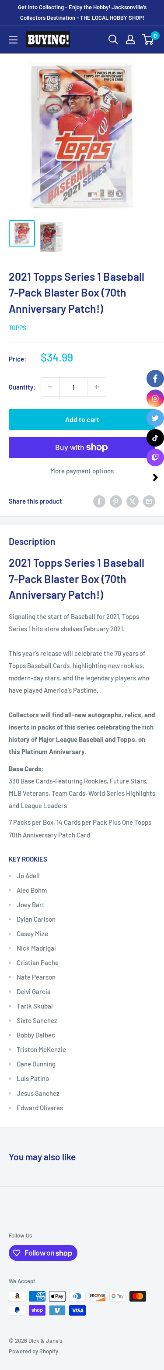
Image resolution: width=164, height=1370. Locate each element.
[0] (148, 39)
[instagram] (155, 398)
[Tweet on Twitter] (132, 501)
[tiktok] (155, 438)
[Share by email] (149, 501)
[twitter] (155, 418)
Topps (17, 328)
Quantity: (22, 387)
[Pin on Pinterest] (116, 501)
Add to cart (82, 419)
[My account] (130, 39)
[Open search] (113, 39)
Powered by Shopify (33, 1351)
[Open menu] (13, 39)
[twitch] (155, 457)
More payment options (82, 471)
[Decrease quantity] (50, 387)
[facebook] (155, 378)
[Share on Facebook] (99, 501)
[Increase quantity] (96, 387)
